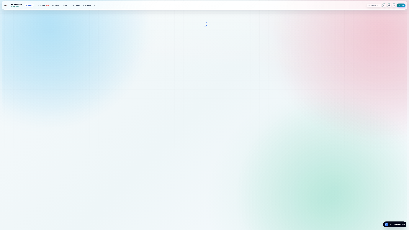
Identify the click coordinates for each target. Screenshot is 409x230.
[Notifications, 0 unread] (394, 5)
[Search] (384, 5)
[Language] (389, 5)
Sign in (401, 5)
